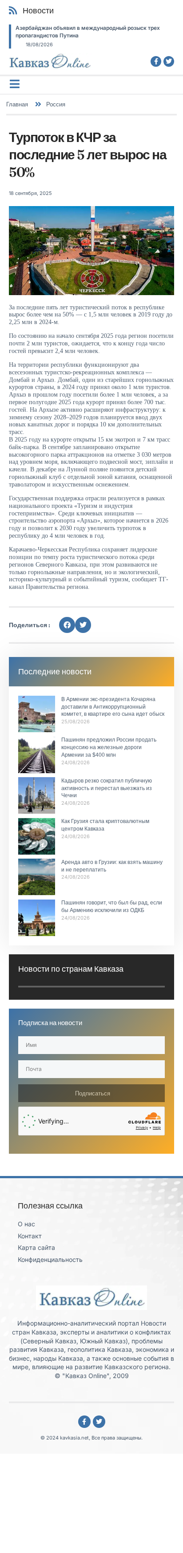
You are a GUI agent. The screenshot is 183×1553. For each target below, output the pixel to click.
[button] (67, 625)
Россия (55, 104)
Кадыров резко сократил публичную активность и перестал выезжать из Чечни (106, 788)
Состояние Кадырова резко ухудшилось (112, 27)
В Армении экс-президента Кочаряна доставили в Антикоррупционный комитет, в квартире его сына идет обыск (112, 707)
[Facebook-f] (156, 61)
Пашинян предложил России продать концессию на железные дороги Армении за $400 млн (108, 747)
